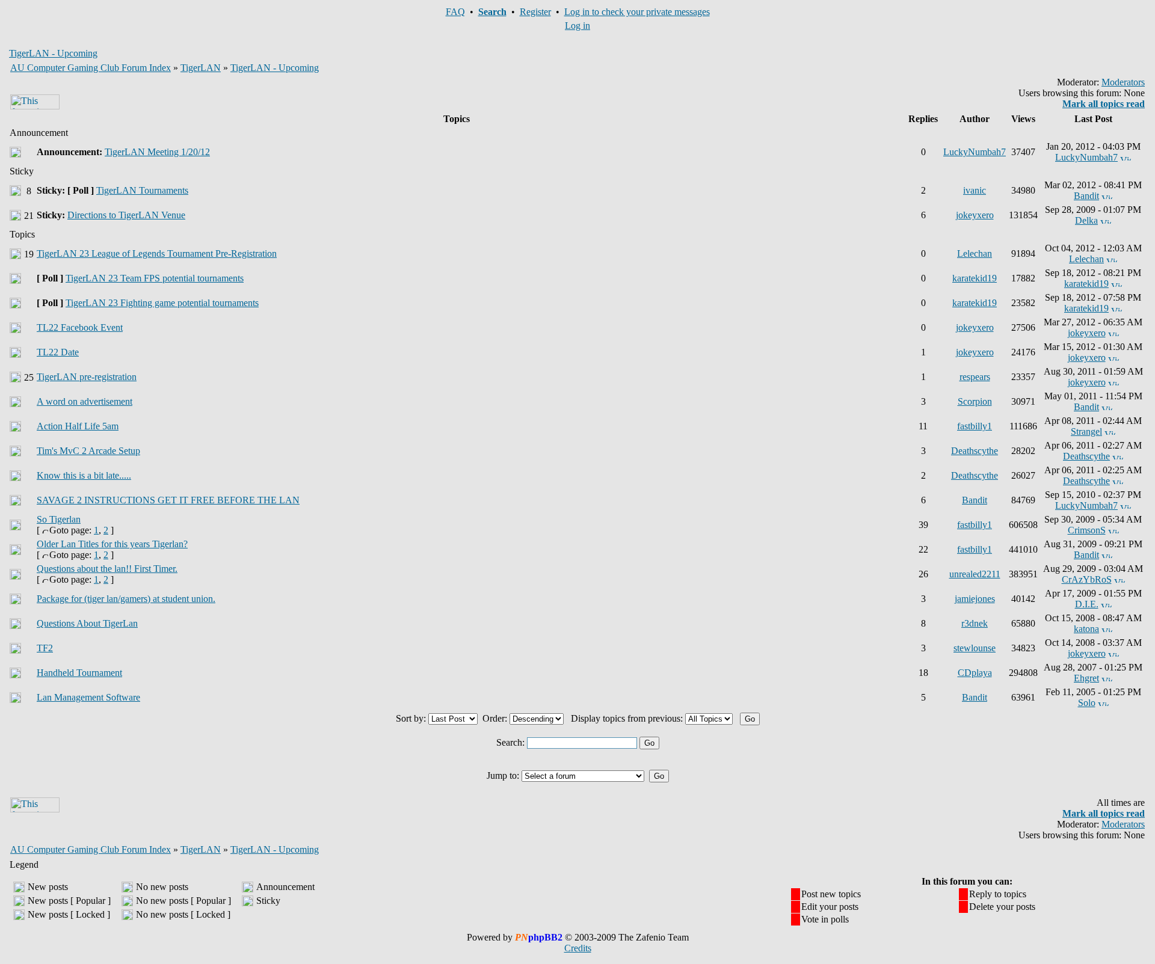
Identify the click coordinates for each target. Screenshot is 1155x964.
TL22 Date (58, 352)
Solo (1086, 703)
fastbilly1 (974, 426)
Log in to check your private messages (637, 12)
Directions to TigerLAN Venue (126, 215)
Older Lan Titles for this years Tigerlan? (112, 544)
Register (535, 12)
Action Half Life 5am (78, 426)
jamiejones (975, 599)
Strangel (1086, 431)
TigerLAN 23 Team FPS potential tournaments (155, 278)
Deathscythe (974, 451)
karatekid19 (974, 278)
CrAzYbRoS (1087, 579)
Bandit (1086, 196)
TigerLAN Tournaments (142, 190)
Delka (1086, 220)
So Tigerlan (59, 519)
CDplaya (975, 673)
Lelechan (974, 253)
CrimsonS (1087, 530)
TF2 (45, 648)
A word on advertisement (84, 401)
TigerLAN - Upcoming (274, 68)
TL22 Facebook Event (80, 327)
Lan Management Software (88, 697)
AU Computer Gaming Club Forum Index (90, 68)
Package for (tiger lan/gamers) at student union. (126, 599)
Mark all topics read (1103, 104)
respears (974, 377)
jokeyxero (975, 215)
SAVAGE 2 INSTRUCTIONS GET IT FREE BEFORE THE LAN (168, 500)
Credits (577, 948)
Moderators (1123, 82)
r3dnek (974, 623)
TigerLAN (200, 68)
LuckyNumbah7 (974, 152)
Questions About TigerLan (87, 623)
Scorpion (975, 401)
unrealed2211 (974, 574)
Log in (577, 25)
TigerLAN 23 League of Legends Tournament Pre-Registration (157, 253)
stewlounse (974, 648)
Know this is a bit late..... (84, 475)
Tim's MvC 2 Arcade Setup (88, 451)
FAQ (455, 12)
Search (492, 12)
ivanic (974, 190)
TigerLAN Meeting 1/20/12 (157, 152)
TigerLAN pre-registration (87, 377)
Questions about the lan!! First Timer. (107, 568)
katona (1086, 629)
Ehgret (1086, 678)
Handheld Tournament (79, 673)
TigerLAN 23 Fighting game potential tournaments (162, 303)
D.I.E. (1086, 604)
